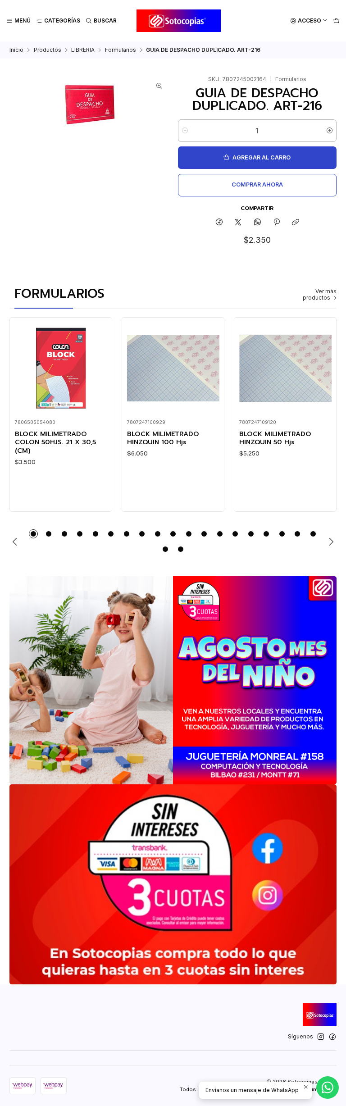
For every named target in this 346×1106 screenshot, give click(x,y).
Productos (47, 50)
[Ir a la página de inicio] (179, 20)
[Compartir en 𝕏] (238, 223)
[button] (33, 533)
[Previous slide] (16, 541)
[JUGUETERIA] (173, 680)
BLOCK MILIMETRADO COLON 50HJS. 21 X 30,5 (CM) (55, 442)
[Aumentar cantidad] (329, 130)
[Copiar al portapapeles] (295, 223)
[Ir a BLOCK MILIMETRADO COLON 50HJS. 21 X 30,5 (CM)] (61, 368)
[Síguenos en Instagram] (321, 1037)
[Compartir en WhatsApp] (257, 223)
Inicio (16, 50)
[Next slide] (330, 541)
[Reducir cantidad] (184, 130)
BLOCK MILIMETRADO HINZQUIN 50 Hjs (275, 438)
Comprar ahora (257, 184)
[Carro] (336, 21)
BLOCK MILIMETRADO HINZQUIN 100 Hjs (163, 438)
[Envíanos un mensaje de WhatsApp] (327, 1087)
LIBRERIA (83, 50)
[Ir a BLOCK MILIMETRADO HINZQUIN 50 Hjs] (285, 368)
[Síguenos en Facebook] (332, 1037)
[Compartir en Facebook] (219, 223)
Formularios (120, 50)
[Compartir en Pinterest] (276, 223)
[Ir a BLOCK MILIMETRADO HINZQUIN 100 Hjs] (173, 368)
